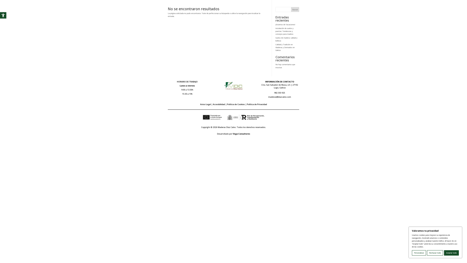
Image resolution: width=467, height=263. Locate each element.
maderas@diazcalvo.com (279, 97)
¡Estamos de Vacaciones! (285, 24)
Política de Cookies (236, 104)
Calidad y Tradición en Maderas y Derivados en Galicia (285, 47)
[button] (3, 15)
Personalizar (419, 253)
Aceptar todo (451, 253)
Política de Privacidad (257, 104)
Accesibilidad (219, 104)
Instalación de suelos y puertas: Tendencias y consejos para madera (284, 31)
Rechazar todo (435, 253)
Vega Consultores (241, 133)
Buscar (295, 9)
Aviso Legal (205, 104)
